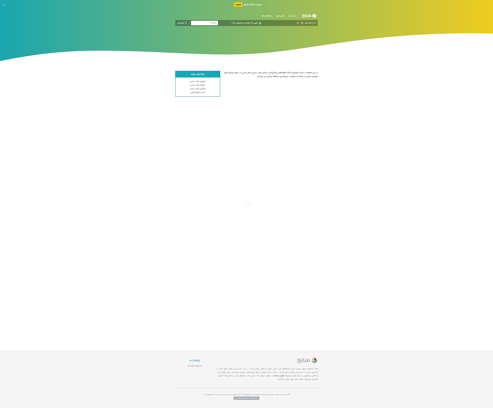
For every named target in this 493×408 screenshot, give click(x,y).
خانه (260, 36)
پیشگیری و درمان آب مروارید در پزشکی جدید (295, 194)
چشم (242, 36)
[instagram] (302, 23)
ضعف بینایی (231, 36)
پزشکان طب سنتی (198, 88)
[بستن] (3, 4)
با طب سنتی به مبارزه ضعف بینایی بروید (297, 246)
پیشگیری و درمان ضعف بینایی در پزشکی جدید (294, 91)
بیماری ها (251, 36)
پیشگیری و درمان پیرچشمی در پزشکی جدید (296, 143)
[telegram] (298, 23)
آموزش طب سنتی (197, 81)
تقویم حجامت (278, 375)
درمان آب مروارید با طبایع (304, 297)
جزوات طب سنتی (197, 84)
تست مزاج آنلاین (198, 92)
